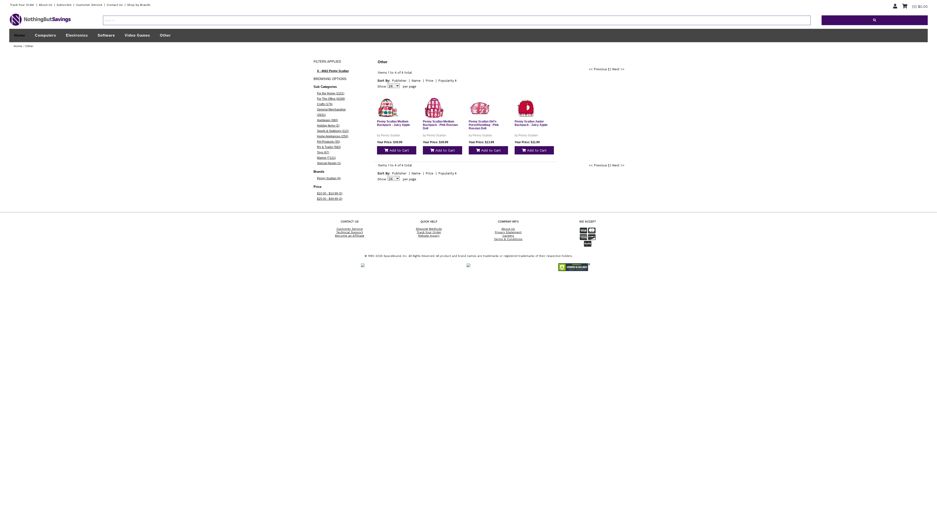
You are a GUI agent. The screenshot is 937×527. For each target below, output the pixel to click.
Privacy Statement (508, 232)
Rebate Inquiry (428, 235)
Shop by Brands (138, 5)
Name (416, 80)
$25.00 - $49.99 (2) (329, 199)
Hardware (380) (327, 120)
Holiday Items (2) (328, 125)
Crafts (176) (325, 104)
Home (19, 35)
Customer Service (89, 5)
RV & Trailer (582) (329, 147)
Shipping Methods (429, 229)
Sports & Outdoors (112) (333, 131)
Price (429, 80)
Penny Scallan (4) (329, 178)
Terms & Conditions (508, 239)
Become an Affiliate (349, 235)
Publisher (399, 80)
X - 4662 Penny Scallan (333, 71)
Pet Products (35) (328, 141)
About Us (45, 5)
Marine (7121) (326, 158)
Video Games (137, 35)
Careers (508, 235)
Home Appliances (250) (332, 136)
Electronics (77, 35)
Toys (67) (323, 152)
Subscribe (64, 5)
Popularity (446, 80)
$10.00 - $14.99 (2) (329, 193)
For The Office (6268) (331, 99)
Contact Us (115, 5)
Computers (45, 35)
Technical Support (349, 232)
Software (106, 35)
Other (165, 35)
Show (381, 86)
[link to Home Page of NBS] (40, 25)
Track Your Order (22, 5)
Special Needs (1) (329, 163)
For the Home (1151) (330, 93)
